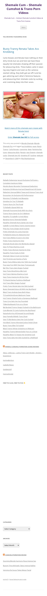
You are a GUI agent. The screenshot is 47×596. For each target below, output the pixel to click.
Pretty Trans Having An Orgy (13, 241)
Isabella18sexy (8, 365)
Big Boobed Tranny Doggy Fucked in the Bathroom (22, 307)
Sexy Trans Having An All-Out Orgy (16, 277)
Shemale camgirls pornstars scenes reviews (22, 347)
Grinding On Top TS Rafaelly (13, 201)
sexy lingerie (30, 152)
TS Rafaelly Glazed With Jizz (13, 207)
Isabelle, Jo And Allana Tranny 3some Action (19, 225)
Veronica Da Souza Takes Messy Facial (17, 570)
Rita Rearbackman (28, 158)
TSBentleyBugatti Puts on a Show (15, 304)
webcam (40, 155)
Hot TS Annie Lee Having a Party (15, 259)
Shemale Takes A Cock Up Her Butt (16, 256)
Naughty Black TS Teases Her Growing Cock (19, 334)
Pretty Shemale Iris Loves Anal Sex (15, 232)
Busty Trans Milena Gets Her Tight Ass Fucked (20, 262)
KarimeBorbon (8, 360)
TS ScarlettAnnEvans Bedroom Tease (16, 295)
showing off (25, 155)
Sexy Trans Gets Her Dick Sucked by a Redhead (20, 337)
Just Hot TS (6, 579)
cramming (23, 149)
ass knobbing (27, 146)
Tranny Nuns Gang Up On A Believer (16, 213)
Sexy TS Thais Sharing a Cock (13, 247)
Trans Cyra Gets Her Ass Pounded (15, 301)
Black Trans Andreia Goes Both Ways (16, 292)
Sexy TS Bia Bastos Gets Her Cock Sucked (18, 319)
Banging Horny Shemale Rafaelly (15, 219)
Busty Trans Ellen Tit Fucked (13, 325)
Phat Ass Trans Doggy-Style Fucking (16, 228)
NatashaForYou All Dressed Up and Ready (18, 313)
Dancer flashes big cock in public (17, 579)
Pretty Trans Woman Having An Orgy (16, 250)
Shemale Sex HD (14, 155)
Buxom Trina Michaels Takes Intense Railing (19, 565)
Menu (23, 27)
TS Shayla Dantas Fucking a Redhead (16, 280)
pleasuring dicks (14, 152)
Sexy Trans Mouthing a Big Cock (15, 271)
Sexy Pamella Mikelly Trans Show (15, 316)
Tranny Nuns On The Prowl (13, 204)
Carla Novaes (14, 149)
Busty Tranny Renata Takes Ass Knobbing (21, 50)
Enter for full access (23, 137)
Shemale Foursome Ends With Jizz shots (17, 210)
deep (30, 149)
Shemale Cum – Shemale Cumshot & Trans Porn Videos (23, 9)
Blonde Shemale (27, 143)
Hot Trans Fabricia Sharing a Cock (15, 274)
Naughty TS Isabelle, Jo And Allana (15, 216)
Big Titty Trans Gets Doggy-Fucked (15, 268)
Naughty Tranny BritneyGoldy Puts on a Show (20, 331)
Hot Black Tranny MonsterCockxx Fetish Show (20, 322)
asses (34, 146)
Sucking (33, 155)
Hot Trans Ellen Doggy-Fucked (14, 283)
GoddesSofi (7, 369)
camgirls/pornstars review (15, 555)
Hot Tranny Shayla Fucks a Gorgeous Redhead (20, 298)
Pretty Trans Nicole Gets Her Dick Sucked (18, 286)
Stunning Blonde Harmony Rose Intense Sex (19, 561)
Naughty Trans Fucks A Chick (13, 253)
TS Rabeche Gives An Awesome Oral (16, 235)
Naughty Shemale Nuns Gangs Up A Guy (18, 222)
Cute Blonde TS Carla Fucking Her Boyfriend (19, 310)
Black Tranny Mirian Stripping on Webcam (18, 328)
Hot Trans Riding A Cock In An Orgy (16, 238)
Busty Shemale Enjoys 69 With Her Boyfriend (19, 289)
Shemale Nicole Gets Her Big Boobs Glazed (18, 244)
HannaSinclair (8, 374)
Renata (23, 152)
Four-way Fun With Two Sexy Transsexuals (19, 265)
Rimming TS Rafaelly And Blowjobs (15, 198)
